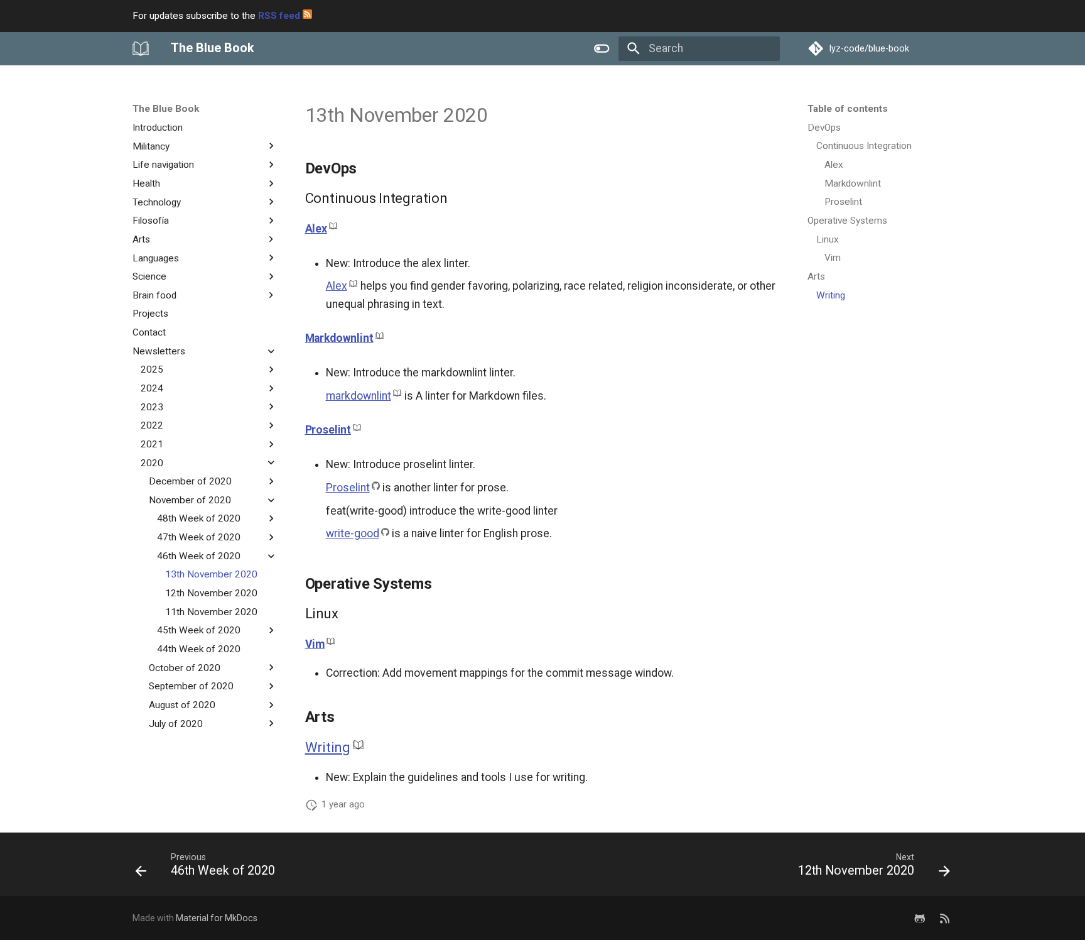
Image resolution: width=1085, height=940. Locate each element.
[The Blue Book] (140, 48)
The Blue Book (165, 108)
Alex (316, 228)
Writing (327, 747)
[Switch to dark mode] (602, 48)
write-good (352, 533)
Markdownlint (339, 338)
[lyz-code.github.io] (945, 918)
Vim (315, 644)
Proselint (328, 430)
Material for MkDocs (216, 918)
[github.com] (920, 918)
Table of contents (847, 108)
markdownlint (358, 396)
